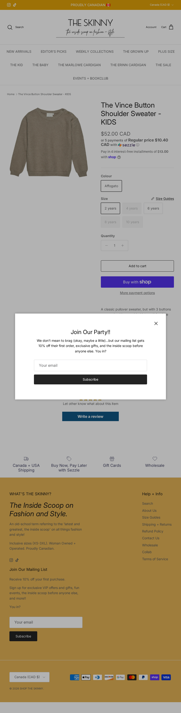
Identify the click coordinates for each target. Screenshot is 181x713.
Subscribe (90, 379)
